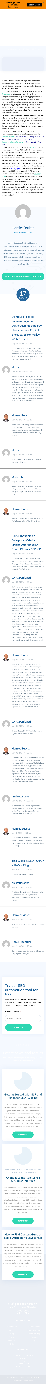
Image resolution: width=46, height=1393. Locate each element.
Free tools (12, 1341)
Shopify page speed (34, 1330)
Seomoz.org (6, 94)
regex (32, 147)
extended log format (9, 137)
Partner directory (34, 1334)
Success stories (34, 1327)
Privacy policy (17, 1380)
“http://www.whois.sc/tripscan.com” (13, 142)
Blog (12, 1334)
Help (12, 1344)
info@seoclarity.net (23, 1366)
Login (34, 1341)
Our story (12, 1330)
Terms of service (28, 1380)
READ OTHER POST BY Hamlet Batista (23, 276)
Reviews (12, 1337)
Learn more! (34, 5)
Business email (13, 1011)
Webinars (34, 1337)
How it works (12, 1327)
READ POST (23, 1135)
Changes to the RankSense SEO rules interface (23, 1179)
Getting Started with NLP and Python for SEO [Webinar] (23, 1096)
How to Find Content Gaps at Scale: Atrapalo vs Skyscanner (23, 1236)
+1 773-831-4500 (23, 1364)
